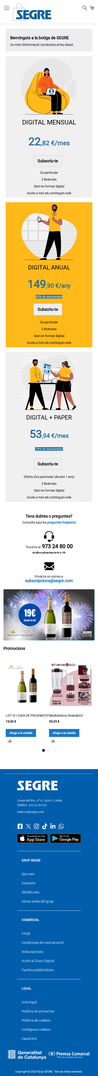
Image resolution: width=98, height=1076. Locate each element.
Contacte (29, 883)
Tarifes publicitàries (38, 970)
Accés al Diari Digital (38, 961)
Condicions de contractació (43, 943)
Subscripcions (32, 952)
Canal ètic (29, 1039)
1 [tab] (43, 750)
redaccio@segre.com (30, 812)
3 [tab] (54, 750)
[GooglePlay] (65, 839)
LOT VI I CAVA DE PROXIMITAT (27, 715)
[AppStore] (32, 839)
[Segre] (49, 786)
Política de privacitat (38, 1011)
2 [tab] (49, 750)
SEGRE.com (30, 892)
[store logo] (32, 12)
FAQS (26, 933)
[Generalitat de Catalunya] (27, 1055)
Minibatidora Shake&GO (66, 715)
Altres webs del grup (38, 901)
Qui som (28, 874)
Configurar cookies (36, 1029)
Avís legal (29, 1002)
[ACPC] (69, 1055)
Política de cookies (36, 1020)
